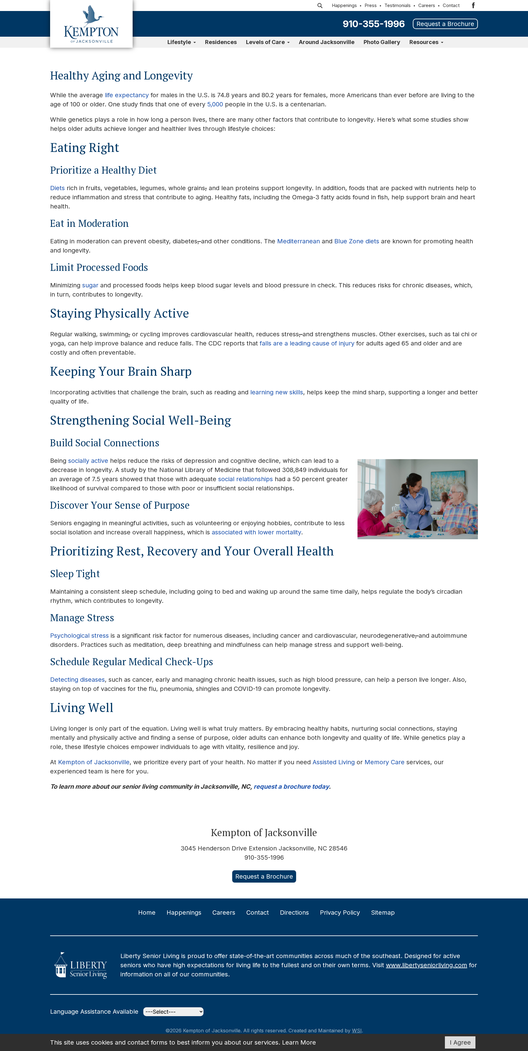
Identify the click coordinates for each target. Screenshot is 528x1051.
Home (147, 912)
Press (371, 5)
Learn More (299, 1042)
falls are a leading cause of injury (307, 343)
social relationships (245, 479)
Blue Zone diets (356, 241)
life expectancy (127, 95)
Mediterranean (298, 241)
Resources (423, 42)
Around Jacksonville (326, 42)
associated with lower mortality (256, 532)
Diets (57, 188)
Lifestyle (179, 42)
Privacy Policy (340, 912)
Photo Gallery (382, 42)
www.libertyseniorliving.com (426, 965)
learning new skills (276, 392)
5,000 (215, 104)
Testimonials (397, 5)
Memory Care (385, 762)
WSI (357, 1030)
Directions (294, 912)
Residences (221, 42)
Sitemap (383, 912)
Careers (426, 5)
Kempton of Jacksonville (94, 762)
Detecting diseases (77, 679)
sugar (90, 285)
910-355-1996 (374, 24)
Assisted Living (334, 762)
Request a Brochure (445, 24)
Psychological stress (79, 635)
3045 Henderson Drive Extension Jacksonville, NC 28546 (264, 848)
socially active (88, 460)
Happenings (344, 5)
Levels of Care (265, 42)
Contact (451, 5)
